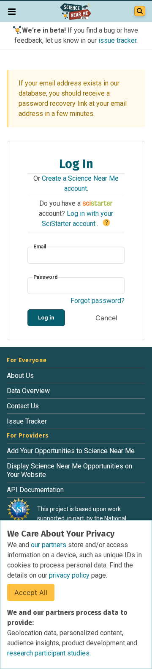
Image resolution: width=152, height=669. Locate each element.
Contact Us (23, 406)
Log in (46, 317)
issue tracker (117, 40)
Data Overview (28, 391)
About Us (20, 376)
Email (39, 247)
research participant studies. (49, 653)
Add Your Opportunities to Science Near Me (71, 451)
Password (45, 277)
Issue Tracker (27, 421)
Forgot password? (98, 301)
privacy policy (70, 575)
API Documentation (35, 490)
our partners (49, 545)
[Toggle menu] (12, 11)
